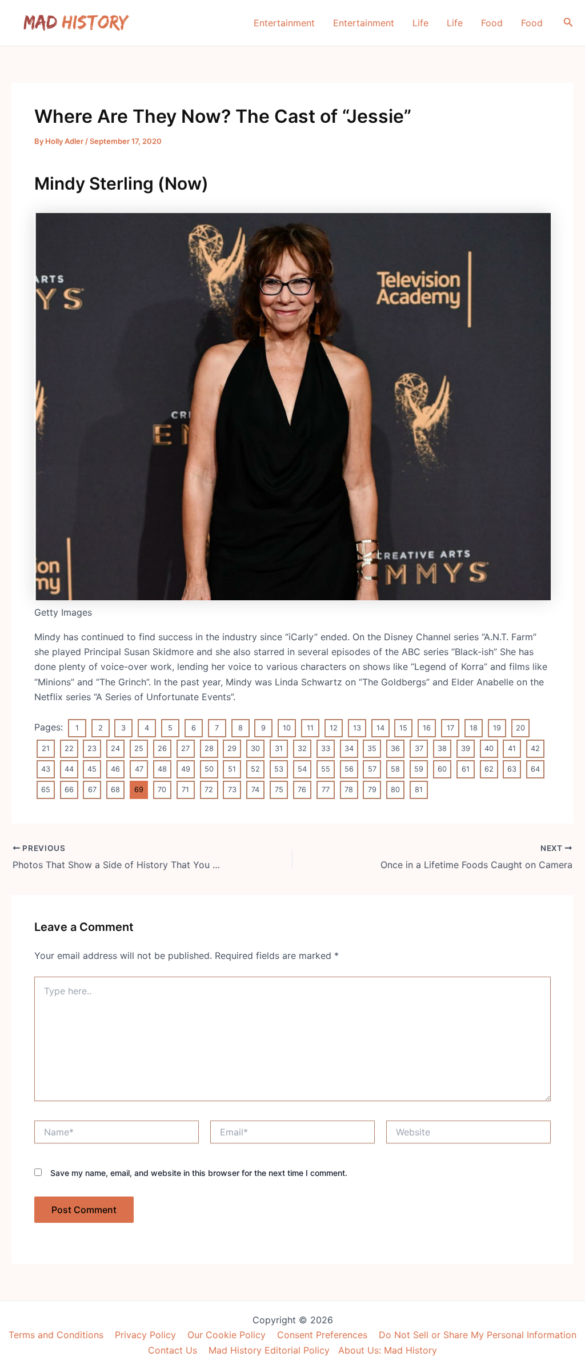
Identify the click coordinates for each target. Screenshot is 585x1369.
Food (492, 23)
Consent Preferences (322, 1334)
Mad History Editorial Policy (269, 1350)
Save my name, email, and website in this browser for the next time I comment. (198, 1173)
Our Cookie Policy (226, 1334)
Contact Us (172, 1350)
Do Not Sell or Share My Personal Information (477, 1334)
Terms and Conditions (56, 1334)
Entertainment (284, 23)
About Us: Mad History (387, 1350)
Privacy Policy (145, 1334)
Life (420, 23)
